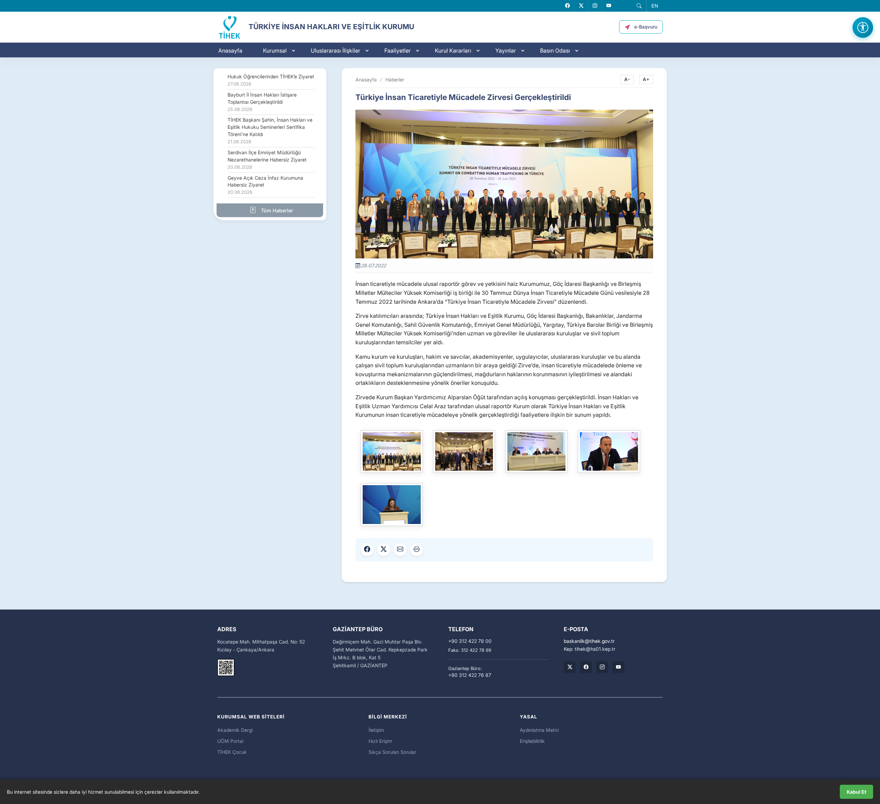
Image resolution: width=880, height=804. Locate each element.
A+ (646, 79)
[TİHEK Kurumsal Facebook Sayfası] (586, 667)
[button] (639, 6)
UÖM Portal (230, 741)
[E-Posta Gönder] (400, 549)
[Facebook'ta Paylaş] (367, 549)
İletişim (376, 730)
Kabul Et (856, 792)
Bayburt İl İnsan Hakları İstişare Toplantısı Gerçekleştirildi (262, 102)
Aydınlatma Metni (539, 730)
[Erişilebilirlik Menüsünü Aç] (862, 27)
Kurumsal (275, 50)
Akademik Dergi (235, 730)
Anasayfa (230, 50)
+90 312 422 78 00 (470, 641)
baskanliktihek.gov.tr (589, 641)
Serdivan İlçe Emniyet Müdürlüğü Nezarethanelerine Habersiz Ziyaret (267, 160)
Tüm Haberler (276, 210)
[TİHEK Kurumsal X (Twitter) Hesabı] (570, 667)
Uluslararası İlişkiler (335, 50)
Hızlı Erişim (380, 741)
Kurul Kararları (453, 50)
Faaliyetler (397, 50)
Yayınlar (505, 50)
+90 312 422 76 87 (469, 675)
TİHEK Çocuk (232, 752)
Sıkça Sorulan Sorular (392, 752)
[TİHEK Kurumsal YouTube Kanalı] (618, 667)
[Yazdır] (416, 549)
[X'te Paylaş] (383, 549)
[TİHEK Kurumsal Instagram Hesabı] (602, 667)
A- (627, 79)
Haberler (394, 79)
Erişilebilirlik (532, 741)
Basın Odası (555, 50)
